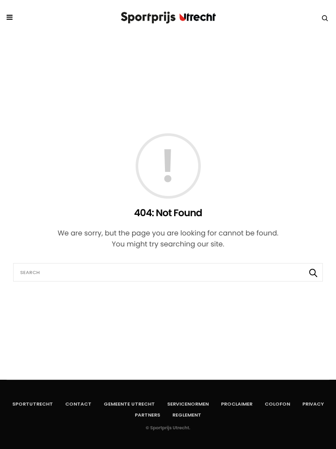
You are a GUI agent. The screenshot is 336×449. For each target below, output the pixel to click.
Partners (147, 414)
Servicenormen (188, 403)
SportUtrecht (32, 403)
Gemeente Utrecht (129, 403)
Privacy (313, 403)
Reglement (186, 414)
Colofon (277, 403)
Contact (78, 403)
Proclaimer (236, 403)
